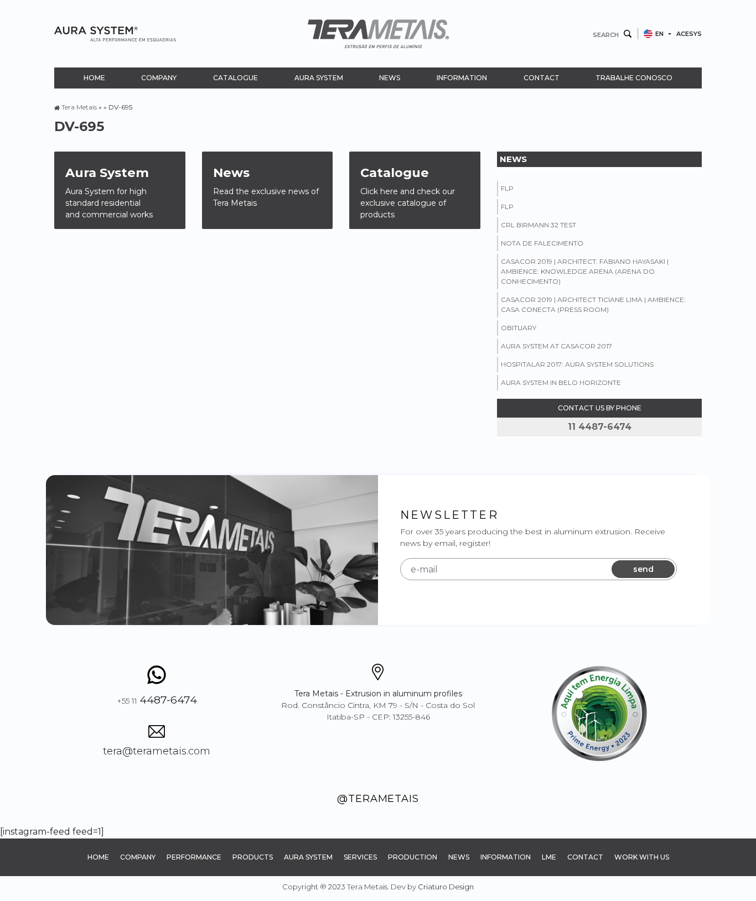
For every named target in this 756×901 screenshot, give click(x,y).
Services (360, 857)
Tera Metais (79, 107)
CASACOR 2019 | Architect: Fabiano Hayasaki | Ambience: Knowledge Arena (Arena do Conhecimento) (585, 271)
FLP (507, 188)
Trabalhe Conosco (634, 78)
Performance (194, 857)
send (643, 569)
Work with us (641, 857)
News (389, 78)
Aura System (318, 78)
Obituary (518, 328)
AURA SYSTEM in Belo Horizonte (561, 382)
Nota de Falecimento (542, 243)
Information (462, 78)
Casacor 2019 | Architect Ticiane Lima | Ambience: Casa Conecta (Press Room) (593, 304)
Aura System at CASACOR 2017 (556, 346)
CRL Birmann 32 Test (538, 225)
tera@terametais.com (156, 751)
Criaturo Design (446, 886)
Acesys (689, 34)
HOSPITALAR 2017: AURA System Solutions (577, 364)
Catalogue (235, 78)
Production (412, 857)
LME (549, 857)
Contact (542, 78)
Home (94, 78)
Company (159, 78)
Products (252, 857)
